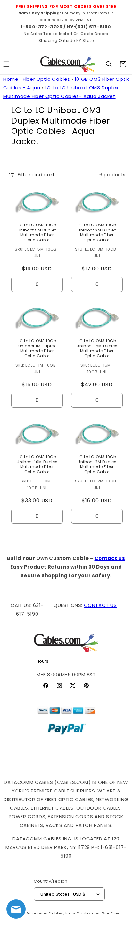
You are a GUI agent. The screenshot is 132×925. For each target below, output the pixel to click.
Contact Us (110, 558)
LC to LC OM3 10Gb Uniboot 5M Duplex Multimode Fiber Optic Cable (37, 232)
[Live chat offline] (16, 909)
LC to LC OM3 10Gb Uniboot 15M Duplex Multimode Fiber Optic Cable (97, 348)
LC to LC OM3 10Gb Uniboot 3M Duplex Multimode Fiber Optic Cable (97, 232)
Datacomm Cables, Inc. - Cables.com (63, 913)
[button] (109, 64)
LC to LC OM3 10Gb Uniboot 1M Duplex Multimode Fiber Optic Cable (37, 348)
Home (10, 79)
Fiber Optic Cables (46, 79)
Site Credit (112, 913)
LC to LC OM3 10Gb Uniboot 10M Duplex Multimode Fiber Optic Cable (37, 464)
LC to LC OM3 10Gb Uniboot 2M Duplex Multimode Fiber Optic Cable (97, 464)
